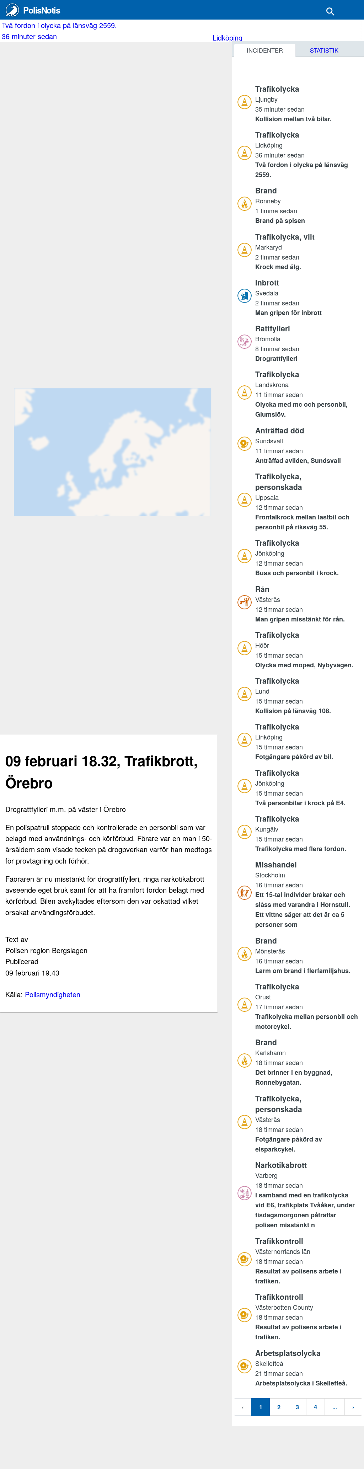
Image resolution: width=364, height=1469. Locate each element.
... (334, 1407)
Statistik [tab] (324, 50)
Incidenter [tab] (265, 50)
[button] (307, 103)
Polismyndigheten (52, 994)
